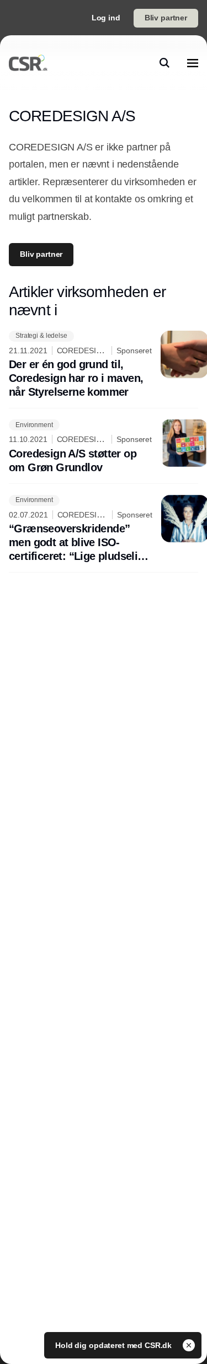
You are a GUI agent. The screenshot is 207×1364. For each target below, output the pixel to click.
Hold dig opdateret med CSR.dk (114, 1345)
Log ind (106, 17)
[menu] (192, 63)
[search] (164, 63)
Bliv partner (166, 17)
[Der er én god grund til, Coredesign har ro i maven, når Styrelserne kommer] (103, 365)
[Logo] (28, 63)
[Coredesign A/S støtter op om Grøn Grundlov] (103, 447)
